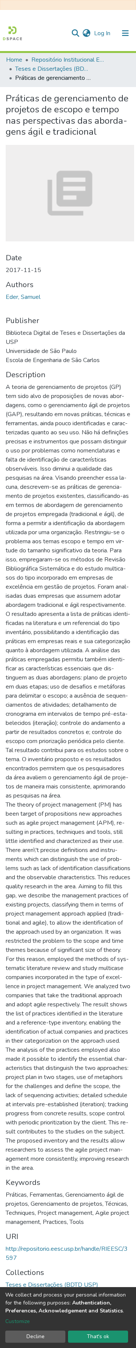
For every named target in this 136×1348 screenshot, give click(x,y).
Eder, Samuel (23, 297)
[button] (86, 33)
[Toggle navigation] (125, 33)
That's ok (98, 1336)
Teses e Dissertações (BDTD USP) (53, 69)
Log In (103, 33)
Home (14, 60)
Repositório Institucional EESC (69, 60)
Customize (17, 1321)
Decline (35, 1336)
